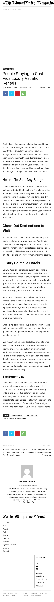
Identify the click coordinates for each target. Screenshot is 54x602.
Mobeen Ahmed (11, 88)
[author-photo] (27, 478)
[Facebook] (5, 93)
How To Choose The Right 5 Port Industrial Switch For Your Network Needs (15, 452)
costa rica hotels (31, 415)
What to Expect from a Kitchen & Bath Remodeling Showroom (39, 452)
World (12, 9)
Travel (19, 9)
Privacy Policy (41, 579)
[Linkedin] (29, 503)
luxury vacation (38, 406)
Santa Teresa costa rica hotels (15, 418)
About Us (39, 586)
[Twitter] (11, 93)
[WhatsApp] (23, 93)
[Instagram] (25, 503)
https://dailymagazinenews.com (27, 485)
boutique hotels (16, 415)
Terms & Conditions (40, 574)
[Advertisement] (27, 40)
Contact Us (40, 582)
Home (5, 9)
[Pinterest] (17, 93)
